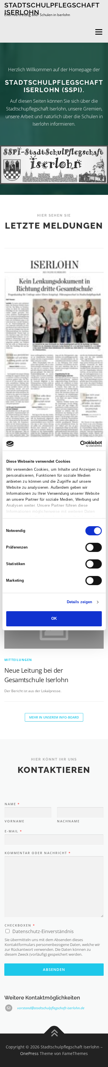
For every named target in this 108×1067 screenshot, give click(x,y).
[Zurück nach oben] (54, 1033)
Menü (98, 31)
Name (12, 804)
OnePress (29, 1053)
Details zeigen (79, 602)
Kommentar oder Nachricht (37, 853)
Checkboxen (20, 925)
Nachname (68, 821)
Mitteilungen (18, 660)
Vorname (14, 821)
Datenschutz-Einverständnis (43, 931)
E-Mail (13, 831)
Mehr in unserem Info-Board (54, 717)
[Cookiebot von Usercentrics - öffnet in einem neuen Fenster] (77, 444)
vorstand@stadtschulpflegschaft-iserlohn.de (50, 1007)
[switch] (94, 547)
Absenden (54, 969)
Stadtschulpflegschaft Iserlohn (51, 8)
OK (54, 618)
